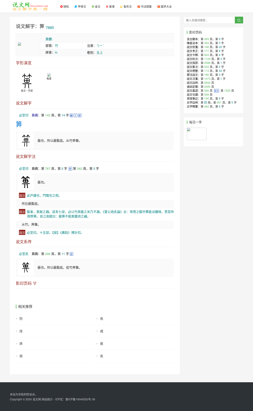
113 (206, 71)
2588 (207, 63)
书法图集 (146, 6)
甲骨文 (81, 6)
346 (47, 253)
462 (206, 106)
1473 (207, 78)
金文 (97, 6)
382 (206, 90)
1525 (227, 90)
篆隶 (111, 6)
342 (79, 168)
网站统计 (47, 399)
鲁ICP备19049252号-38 (80, 399)
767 (47, 168)
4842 (207, 82)
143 (47, 115)
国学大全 (166, 6)
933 (206, 67)
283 (206, 39)
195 (206, 98)
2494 (207, 86)
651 (219, 102)
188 (206, 47)
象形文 (127, 6)
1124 (207, 59)
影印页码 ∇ (26, 283)
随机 (66, 6)
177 (206, 51)
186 (206, 75)
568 (206, 94)
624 (206, 55)
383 (206, 43)
